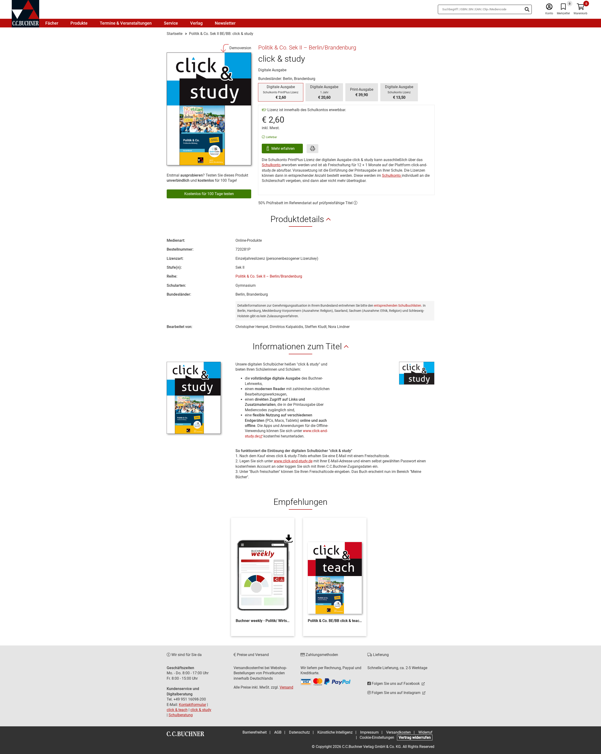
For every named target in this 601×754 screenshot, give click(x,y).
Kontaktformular (192, 704)
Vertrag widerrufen (415, 737)
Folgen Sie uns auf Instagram (396, 692)
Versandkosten (398, 732)
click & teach (177, 710)
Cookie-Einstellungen (377, 737)
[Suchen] (527, 9)
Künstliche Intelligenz (335, 732)
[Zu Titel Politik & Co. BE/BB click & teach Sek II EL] (334, 569)
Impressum (369, 732)
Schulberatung (181, 715)
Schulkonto (271, 165)
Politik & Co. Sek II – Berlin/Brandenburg (268, 276)
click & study (200, 710)
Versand (286, 687)
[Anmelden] (549, 8)
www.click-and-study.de (293, 461)
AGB (277, 732)
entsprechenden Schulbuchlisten (397, 305)
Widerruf (425, 732)
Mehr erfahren (283, 148)
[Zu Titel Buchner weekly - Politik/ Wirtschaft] (262, 569)
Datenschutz (299, 732)
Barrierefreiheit (255, 732)
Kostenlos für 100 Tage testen (209, 194)
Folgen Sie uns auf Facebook (396, 683)
